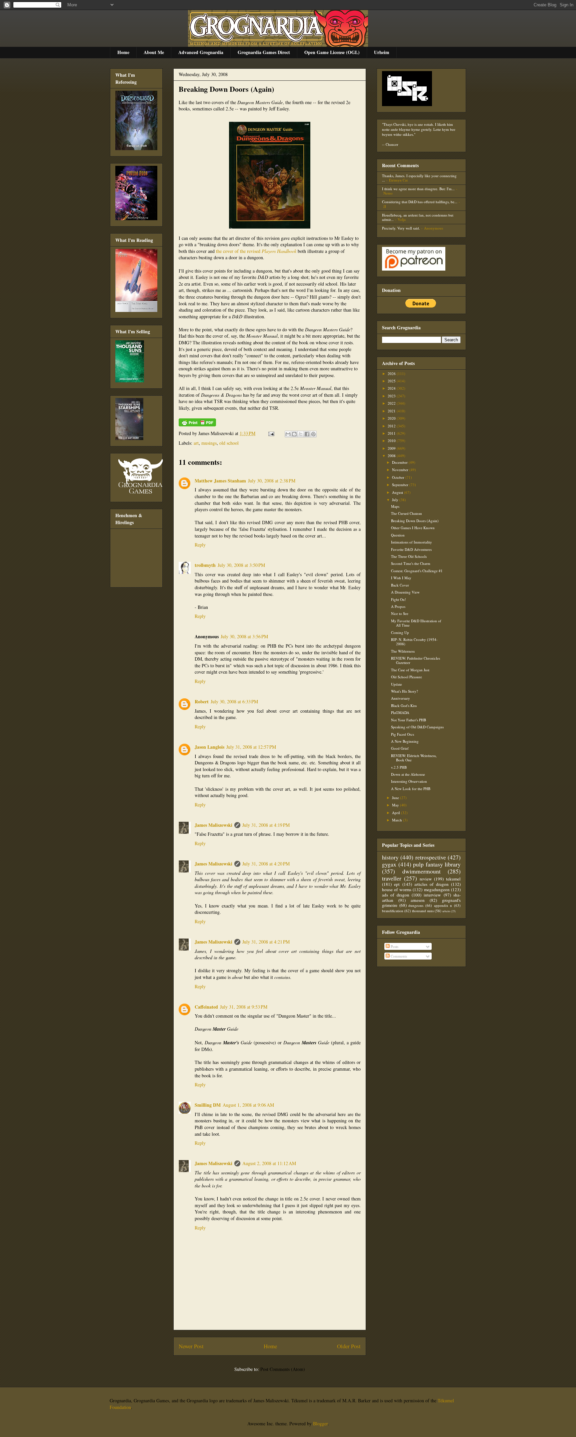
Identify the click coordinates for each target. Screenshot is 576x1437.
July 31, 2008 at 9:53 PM (243, 1007)
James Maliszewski (213, 824)
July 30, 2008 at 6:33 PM (234, 701)
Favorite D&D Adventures (411, 549)
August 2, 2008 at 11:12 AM (269, 1163)
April (396, 812)
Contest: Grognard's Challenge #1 (417, 570)
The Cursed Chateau (406, 513)
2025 (392, 380)
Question (398, 534)
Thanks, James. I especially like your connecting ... (419, 178)
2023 (392, 395)
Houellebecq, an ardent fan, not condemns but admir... (417, 217)
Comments (398, 956)
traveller (391, 878)
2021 (392, 410)
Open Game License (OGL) (332, 52)
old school (229, 443)
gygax (389, 864)
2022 (392, 403)
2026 (392, 373)
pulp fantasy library (437, 864)
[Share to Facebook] (307, 434)
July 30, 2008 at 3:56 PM (244, 636)
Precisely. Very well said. (401, 228)
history (390, 857)
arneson (418, 900)
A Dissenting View (405, 592)
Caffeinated (206, 1006)
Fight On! (398, 599)
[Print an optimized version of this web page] (197, 424)
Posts (394, 946)
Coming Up (400, 632)
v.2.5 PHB (399, 767)
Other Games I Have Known (413, 527)
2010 (392, 440)
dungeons (415, 905)
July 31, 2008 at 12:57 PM (251, 747)
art (196, 443)
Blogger (320, 1423)
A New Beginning (405, 741)
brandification (392, 910)
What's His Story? (404, 691)
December (400, 462)
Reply (200, 545)
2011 (392, 433)
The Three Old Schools (409, 556)
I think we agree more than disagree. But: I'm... (418, 188)
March (397, 819)
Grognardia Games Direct (264, 52)
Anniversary (400, 698)
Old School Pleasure (406, 676)
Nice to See (399, 613)
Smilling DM (208, 1104)
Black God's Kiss (404, 705)
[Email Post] (271, 433)
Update (396, 684)
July (395, 499)
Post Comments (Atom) (282, 1369)
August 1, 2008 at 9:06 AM (248, 1105)
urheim (446, 911)
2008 (392, 455)
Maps (395, 506)
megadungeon (437, 889)
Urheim (381, 52)
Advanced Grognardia (200, 52)
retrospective (430, 857)
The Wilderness (403, 651)
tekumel (453, 879)
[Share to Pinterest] (313, 434)
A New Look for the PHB (410, 788)
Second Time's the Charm (410, 563)
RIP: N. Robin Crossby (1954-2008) (414, 641)
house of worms (396, 889)
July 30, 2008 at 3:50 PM (241, 565)
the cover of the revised (256, 251)
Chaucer (392, 144)
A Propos (398, 606)
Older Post (349, 1346)
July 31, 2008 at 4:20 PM (266, 863)
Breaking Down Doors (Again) (226, 88)
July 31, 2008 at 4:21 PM (266, 942)
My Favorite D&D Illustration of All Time (416, 623)
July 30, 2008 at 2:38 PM (271, 480)
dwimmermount (421, 871)
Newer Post (191, 1346)
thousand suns (423, 910)
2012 (392, 425)
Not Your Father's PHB (408, 719)
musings (209, 443)
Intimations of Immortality (411, 542)
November (400, 469)
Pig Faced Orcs (402, 734)
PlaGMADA (400, 712)
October (398, 477)
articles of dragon (431, 884)
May (396, 804)
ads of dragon (395, 895)
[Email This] (288, 434)
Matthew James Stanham (220, 480)
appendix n (443, 905)
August (398, 492)
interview (432, 895)
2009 (392, 448)
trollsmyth (205, 565)
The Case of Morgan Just (410, 669)
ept (397, 884)
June (396, 797)
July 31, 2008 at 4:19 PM (266, 825)
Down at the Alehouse (408, 774)
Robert (202, 701)
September (400, 484)
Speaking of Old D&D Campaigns (417, 726)
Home (123, 52)
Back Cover (400, 585)
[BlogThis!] (294, 434)
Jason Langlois (209, 746)
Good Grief (400, 748)
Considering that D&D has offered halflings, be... (419, 201)
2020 (392, 418)
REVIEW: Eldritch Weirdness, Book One (414, 757)
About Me (154, 52)
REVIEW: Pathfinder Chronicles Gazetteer (415, 660)
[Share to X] (300, 434)
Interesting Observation (409, 781)
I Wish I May (401, 577)
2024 (392, 388)
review (426, 879)
